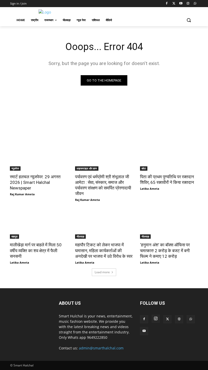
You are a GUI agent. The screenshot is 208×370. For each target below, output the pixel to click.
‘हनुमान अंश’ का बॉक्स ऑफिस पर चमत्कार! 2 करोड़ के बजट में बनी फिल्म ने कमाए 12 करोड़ (165, 250)
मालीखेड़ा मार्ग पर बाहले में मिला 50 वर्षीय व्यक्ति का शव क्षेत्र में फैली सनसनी (36, 250)
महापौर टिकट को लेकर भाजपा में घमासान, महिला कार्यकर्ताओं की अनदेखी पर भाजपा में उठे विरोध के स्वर (103, 250)
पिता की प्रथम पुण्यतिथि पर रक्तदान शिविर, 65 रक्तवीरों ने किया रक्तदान (167, 179)
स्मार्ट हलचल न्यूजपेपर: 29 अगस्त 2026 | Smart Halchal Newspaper (35, 182)
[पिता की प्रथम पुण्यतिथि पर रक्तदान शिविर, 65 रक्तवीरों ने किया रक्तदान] (169, 155)
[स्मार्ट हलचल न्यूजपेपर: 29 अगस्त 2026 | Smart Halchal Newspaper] (39, 155)
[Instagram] (188, 4)
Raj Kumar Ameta (22, 194)
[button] (189, 20)
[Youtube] (181, 4)
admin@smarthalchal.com (101, 348)
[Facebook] (167, 4)
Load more (102, 272)
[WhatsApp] (195, 4)
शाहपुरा (14, 236)
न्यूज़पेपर (15, 168)
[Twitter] (174, 4)
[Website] (179, 319)
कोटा (144, 168)
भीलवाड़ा (80, 236)
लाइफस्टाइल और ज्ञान (87, 168)
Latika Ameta (149, 188)
